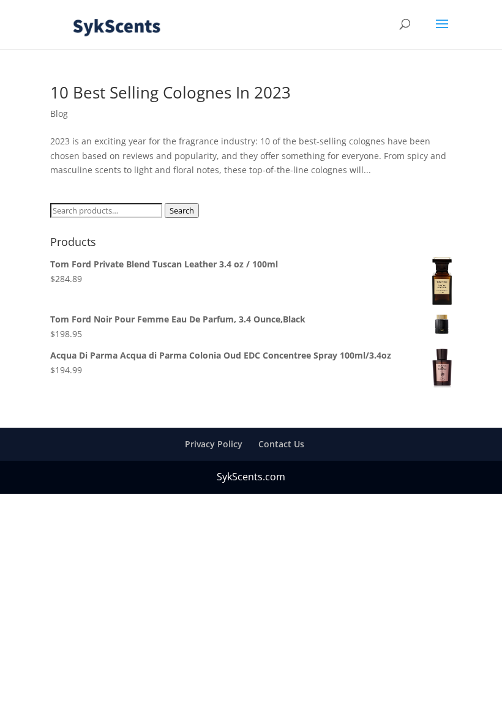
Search (182, 210)
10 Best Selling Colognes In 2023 (170, 92)
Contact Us (281, 444)
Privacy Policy (213, 444)
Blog (59, 113)
